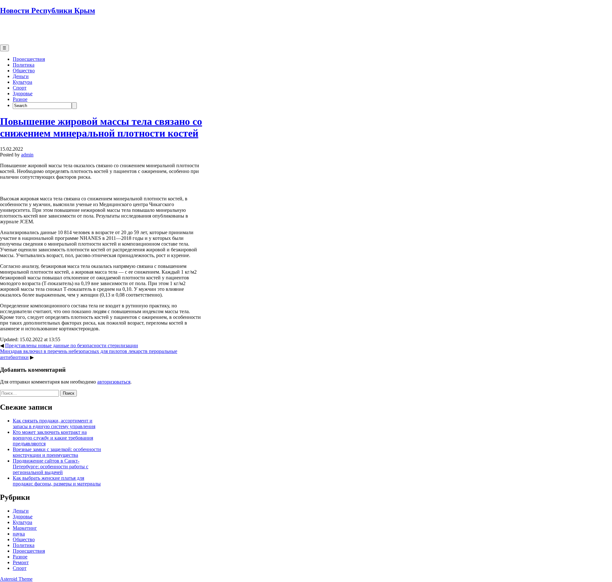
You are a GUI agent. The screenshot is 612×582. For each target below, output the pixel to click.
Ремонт (21, 562)
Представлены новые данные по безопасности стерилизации (71, 345)
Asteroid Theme (16, 579)
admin (27, 154)
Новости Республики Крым (47, 10)
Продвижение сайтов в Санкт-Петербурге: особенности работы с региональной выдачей (50, 466)
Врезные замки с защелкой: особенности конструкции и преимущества (57, 452)
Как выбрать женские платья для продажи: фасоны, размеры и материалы (57, 480)
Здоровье (23, 93)
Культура (22, 82)
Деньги (21, 76)
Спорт (19, 87)
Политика (23, 65)
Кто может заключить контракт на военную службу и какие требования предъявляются (53, 437)
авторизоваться (113, 381)
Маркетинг (25, 528)
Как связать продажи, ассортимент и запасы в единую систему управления (54, 423)
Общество (24, 70)
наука (19, 533)
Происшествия (29, 59)
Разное (20, 99)
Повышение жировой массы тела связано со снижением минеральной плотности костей (101, 127)
